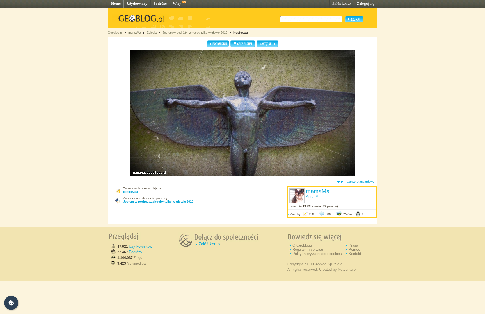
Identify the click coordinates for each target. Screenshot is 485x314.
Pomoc (354, 249)
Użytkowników (140, 246)
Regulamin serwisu (307, 249)
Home (116, 3)
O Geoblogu (302, 245)
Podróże (160, 3)
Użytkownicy (137, 3)
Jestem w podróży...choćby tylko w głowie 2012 (195, 32)
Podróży (135, 252)
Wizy (177, 3)
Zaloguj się (365, 3)
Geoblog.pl (115, 32)
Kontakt (355, 254)
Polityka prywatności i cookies (317, 254)
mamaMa (134, 32)
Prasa (353, 245)
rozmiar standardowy (360, 181)
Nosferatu (240, 32)
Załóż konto (341, 3)
